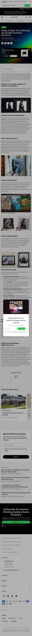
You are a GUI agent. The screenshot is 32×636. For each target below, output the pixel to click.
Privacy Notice (23, 331)
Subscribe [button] (21, 328)
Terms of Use (15, 331)
